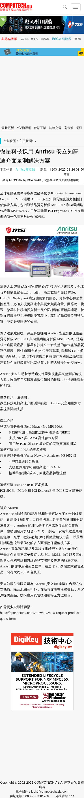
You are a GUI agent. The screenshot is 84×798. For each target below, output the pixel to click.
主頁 (22, 140)
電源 (79, 127)
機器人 (34, 38)
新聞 (29, 140)
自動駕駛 (45, 38)
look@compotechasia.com (50, 791)
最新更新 (7, 127)
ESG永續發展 (61, 38)
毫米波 (68, 127)
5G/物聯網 (24, 127)
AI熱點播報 (9, 38)
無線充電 (55, 127)
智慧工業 (40, 127)
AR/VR (77, 38)
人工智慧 (24, 38)
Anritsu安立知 (25, 169)
